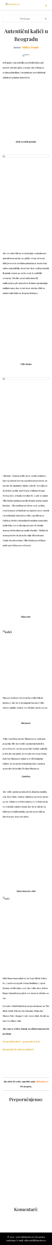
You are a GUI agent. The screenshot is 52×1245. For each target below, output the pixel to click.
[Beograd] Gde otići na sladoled (18, 1049)
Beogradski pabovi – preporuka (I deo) (21, 1041)
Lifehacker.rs (41, 1081)
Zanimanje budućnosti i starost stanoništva (26, 1156)
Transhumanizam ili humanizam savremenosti (26, 1185)
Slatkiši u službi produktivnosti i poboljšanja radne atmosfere (26, 1125)
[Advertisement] (26, 112)
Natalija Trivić (27, 1165)
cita (27, 1136)
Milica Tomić (30, 47)
